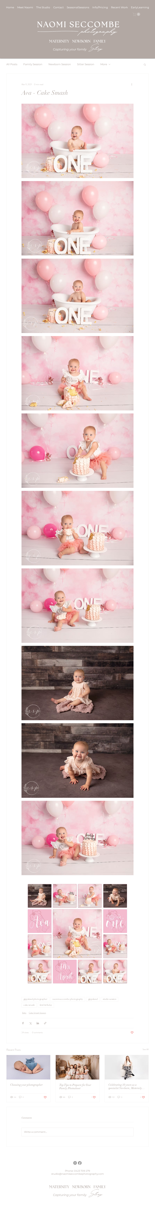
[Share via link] (45, 1023)
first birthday (46, 1005)
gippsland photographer (35, 999)
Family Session (32, 64)
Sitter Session (85, 64)
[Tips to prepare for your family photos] (77, 1067)
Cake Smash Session (37, 1012)
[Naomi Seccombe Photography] (126, 1067)
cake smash (29, 1005)
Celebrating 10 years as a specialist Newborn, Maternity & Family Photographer (125, 1086)
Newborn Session (59, 64)
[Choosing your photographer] (28, 1067)
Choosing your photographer (26, 1084)
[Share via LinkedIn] (37, 1023)
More (103, 64)
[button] (100, 7)
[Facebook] (80, 1163)
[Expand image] (77, 141)
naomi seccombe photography (68, 999)
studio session (109, 999)
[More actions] (132, 84)
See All (146, 1049)
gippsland (93, 999)
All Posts (11, 64)
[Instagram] (75, 1163)
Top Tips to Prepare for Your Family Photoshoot (75, 1086)
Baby (24, 1012)
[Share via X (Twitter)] (30, 1023)
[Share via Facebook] (22, 1023)
